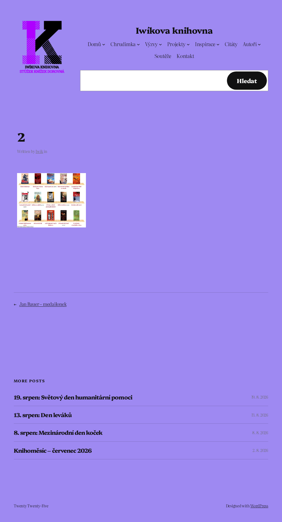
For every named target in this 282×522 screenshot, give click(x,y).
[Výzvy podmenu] (160, 44)
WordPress (259, 505)
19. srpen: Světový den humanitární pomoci (73, 397)
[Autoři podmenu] (259, 44)
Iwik (39, 151)
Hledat (247, 80)
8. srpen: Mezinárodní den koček (58, 432)
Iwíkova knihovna (174, 30)
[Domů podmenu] (103, 44)
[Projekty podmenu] (188, 44)
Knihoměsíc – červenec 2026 (53, 450)
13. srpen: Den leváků (43, 415)
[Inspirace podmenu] (217, 44)
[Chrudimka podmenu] (138, 44)
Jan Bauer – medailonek (43, 303)
